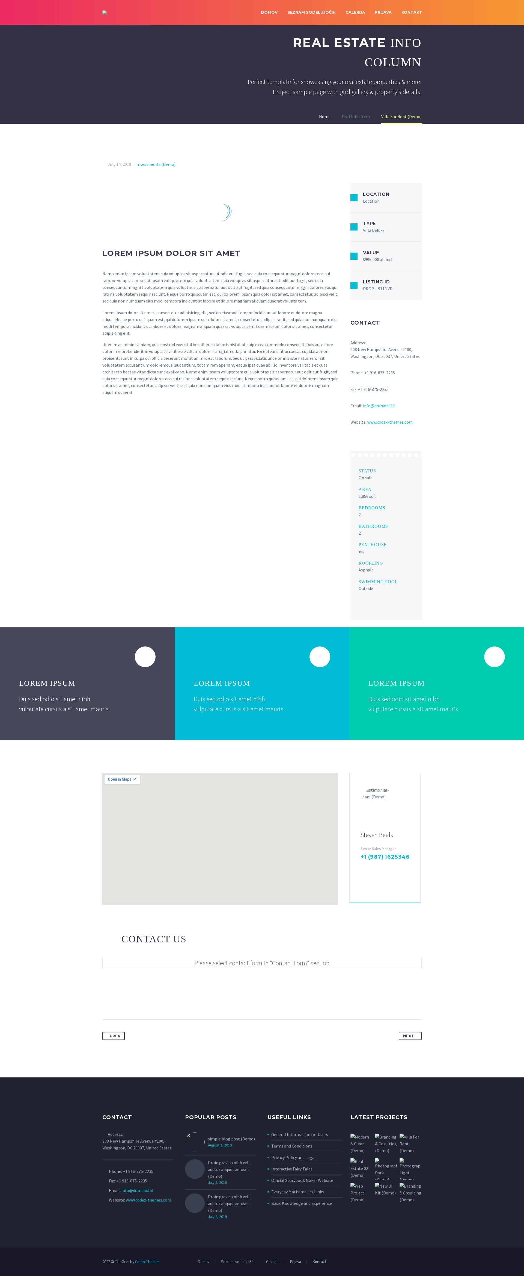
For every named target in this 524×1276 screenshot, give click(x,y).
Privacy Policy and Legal (293, 1157)
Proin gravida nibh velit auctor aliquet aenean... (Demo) (229, 1203)
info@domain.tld (379, 405)
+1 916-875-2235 (138, 1171)
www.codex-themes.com (390, 422)
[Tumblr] (137, 1002)
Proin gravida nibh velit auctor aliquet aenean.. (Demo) (229, 1169)
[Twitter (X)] (372, 867)
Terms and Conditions (291, 1146)
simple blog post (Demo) (231, 1139)
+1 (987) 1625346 (385, 857)
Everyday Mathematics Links (297, 1191)
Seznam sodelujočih (311, 12)
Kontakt (411, 12)
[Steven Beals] (385, 837)
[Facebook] (363, 867)
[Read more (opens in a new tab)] (386, 515)
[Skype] (398, 867)
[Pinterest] (127, 1002)
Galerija (355, 12)
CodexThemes (147, 1261)
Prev (115, 1036)
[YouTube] (420, 1262)
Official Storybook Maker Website (302, 1180)
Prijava (383, 12)
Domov (269, 12)
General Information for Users (299, 1134)
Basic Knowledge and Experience (301, 1203)
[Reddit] (157, 1002)
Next (408, 1036)
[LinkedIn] (380, 867)
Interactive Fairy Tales (291, 1169)
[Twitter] (117, 1002)
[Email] (364, 884)
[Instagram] (389, 867)
